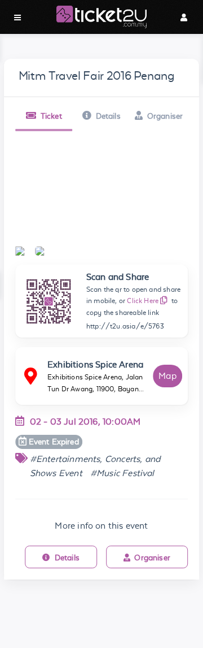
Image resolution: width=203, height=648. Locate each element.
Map (167, 376)
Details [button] (108, 115)
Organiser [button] (165, 115)
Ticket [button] (51, 115)
